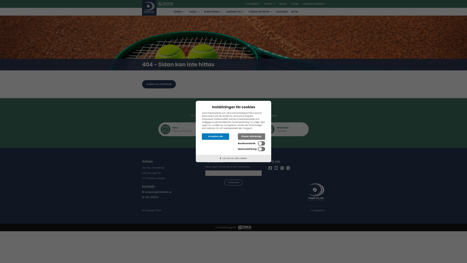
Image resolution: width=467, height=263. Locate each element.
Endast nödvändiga (251, 136)
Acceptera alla (215, 136)
